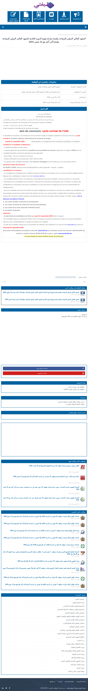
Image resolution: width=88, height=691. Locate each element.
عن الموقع (52, 681)
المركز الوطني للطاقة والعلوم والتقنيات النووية (70, 616)
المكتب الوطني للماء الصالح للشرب (73, 623)
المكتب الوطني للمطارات (76, 626)
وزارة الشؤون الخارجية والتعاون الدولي (72, 661)
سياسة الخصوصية (81, 681)
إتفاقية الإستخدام (69, 681)
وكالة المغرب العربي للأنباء (76, 671)
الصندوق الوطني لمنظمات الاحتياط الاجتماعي (70, 609)
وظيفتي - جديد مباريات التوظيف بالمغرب (60, 688)
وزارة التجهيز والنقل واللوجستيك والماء (72, 651)
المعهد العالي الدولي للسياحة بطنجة (67, 34)
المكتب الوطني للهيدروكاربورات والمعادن (72, 630)
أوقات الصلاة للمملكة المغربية (75, 404)
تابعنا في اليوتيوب (42, 373)
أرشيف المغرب (79, 599)
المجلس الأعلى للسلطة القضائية (74, 613)
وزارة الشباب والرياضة (77, 664)
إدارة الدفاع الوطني (78, 602)
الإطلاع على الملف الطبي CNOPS (74, 389)
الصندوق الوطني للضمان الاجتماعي (73, 606)
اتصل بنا (60, 681)
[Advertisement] (44, 65)
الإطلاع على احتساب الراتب (76, 387)
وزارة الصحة (80, 668)
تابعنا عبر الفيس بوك (42, 368)
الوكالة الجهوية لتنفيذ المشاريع (75, 637)
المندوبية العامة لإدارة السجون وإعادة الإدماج (71, 633)
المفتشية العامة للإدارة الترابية (75, 620)
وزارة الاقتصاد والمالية (77, 647)
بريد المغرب (80, 640)
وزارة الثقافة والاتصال (77, 657)
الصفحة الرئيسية (82, 34)
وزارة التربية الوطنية (78, 654)
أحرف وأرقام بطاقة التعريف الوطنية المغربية (71, 402)
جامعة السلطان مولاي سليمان (75, 644)
